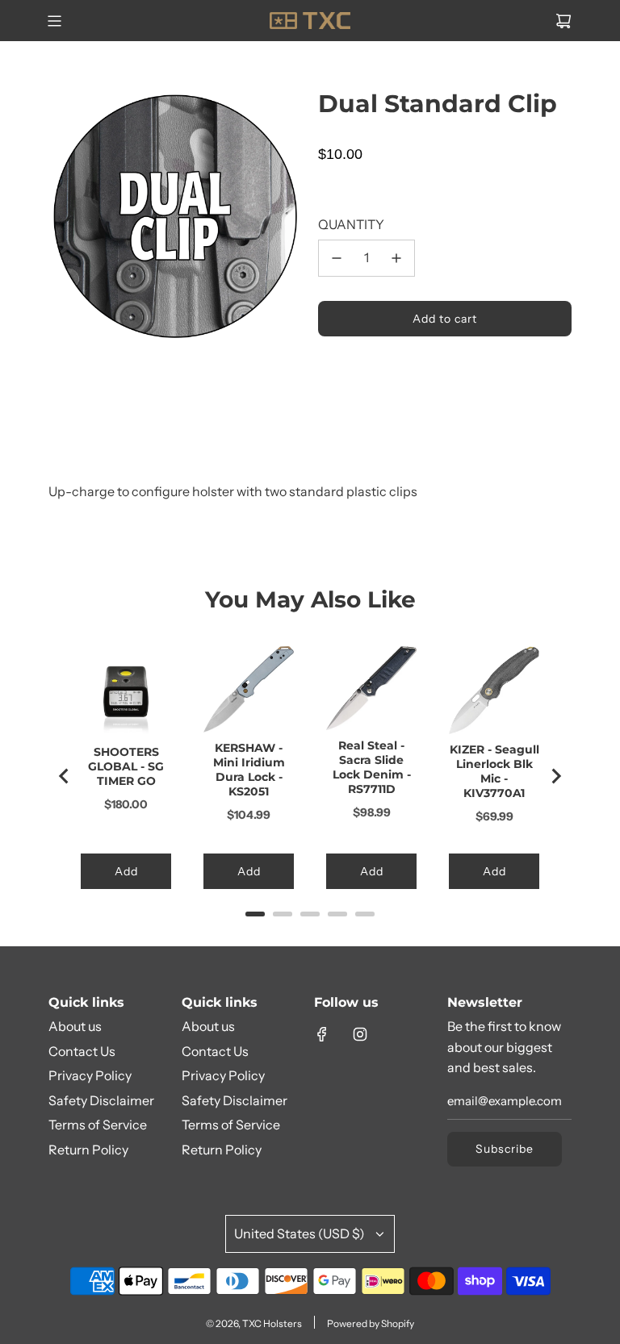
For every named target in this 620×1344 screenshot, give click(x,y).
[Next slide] (555, 776)
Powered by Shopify (370, 1323)
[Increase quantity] (396, 258)
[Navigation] (54, 21)
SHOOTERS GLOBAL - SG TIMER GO (126, 766)
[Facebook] (322, 1034)
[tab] (255, 914)
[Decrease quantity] (336, 258)
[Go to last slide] (64, 776)
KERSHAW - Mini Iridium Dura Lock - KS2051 (249, 770)
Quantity (351, 224)
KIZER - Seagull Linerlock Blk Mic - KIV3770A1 (494, 771)
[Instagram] (360, 1034)
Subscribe (504, 1149)
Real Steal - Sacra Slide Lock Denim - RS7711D (372, 767)
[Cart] (563, 21)
